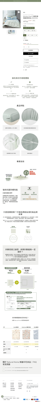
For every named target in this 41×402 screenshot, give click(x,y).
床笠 (25, 31)
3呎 (24, 35)
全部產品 (4, 386)
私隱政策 (12, 386)
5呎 (36, 35)
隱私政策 (14, 398)
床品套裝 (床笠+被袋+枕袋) (29, 28)
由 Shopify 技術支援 (5, 398)
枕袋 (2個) (33, 31)
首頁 (24, 12)
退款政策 (10, 398)
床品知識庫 (20, 385)
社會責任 (20, 388)
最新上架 (4, 383)
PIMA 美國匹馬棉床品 (37, 327)
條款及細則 (12, 390)
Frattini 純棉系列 (16, 327)
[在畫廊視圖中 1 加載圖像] (9, 31)
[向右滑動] (37, 1)
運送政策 (5, 399)
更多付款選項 (31, 56)
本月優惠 (4, 385)
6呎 (24, 38)
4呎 (28, 35)
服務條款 (18, 398)
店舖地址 (20, 386)
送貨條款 (12, 385)
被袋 (28, 31)
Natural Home (7, 396)
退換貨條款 (12, 388)
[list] (20, 89)
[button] (38, 401)
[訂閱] (37, 383)
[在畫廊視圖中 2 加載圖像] (13, 31)
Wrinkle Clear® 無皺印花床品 (26, 327)
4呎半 (32, 35)
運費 (27, 21)
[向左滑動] (3, 1)
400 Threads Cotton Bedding (28, 14)
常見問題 (12, 383)
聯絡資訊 (8, 399)
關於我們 (20, 383)
